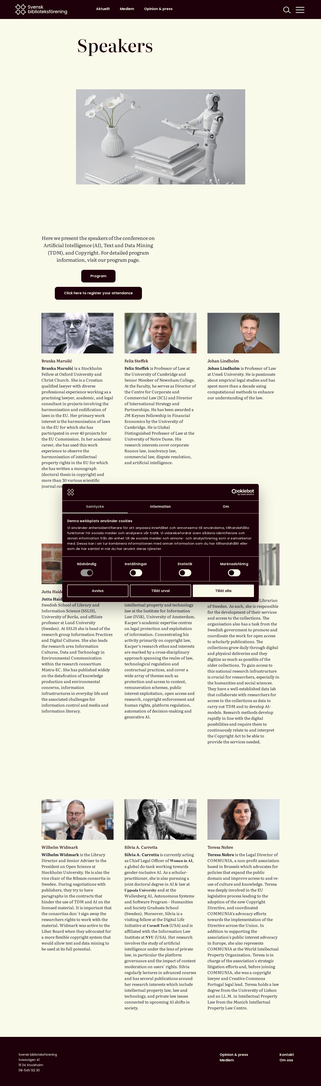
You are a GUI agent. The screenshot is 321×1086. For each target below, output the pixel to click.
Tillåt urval (160, 591)
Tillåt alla (223, 591)
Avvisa (98, 591)
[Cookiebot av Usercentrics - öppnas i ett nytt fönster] (235, 492)
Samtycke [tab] (95, 506)
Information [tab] (160, 506)
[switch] (136, 572)
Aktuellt (103, 8)
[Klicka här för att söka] (286, 9)
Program (98, 276)
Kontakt (287, 1054)
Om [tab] (226, 506)
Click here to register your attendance (98, 293)
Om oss (286, 1060)
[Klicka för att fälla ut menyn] (300, 9)
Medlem (127, 8)
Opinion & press (158, 8)
